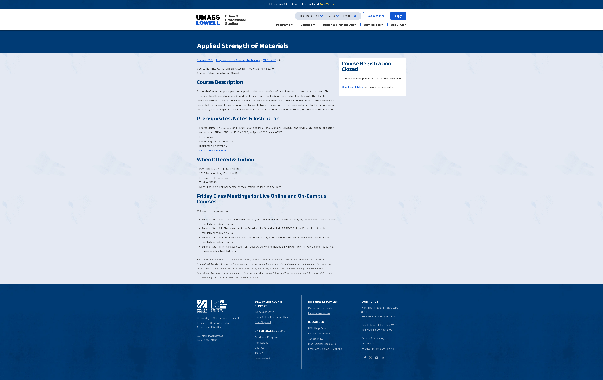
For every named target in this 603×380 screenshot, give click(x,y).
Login (346, 16)
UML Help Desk (317, 328)
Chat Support (263, 322)
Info (375, 16)
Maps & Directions (319, 333)
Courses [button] (306, 24)
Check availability (352, 87)
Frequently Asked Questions (325, 348)
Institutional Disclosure (322, 343)
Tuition (259, 352)
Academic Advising (372, 338)
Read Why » (327, 4)
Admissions (261, 342)
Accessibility (315, 338)
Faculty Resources (319, 313)
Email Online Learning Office (272, 317)
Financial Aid (262, 358)
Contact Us (368, 343)
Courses (259, 347)
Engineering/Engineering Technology (238, 60)
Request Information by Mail (378, 348)
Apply (398, 16)
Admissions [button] (372, 24)
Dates (331, 16)
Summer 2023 (205, 60)
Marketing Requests (320, 308)
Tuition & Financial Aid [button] (338, 24)
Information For (309, 16)
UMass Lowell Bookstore (213, 150)
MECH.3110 (269, 60)
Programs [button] (283, 24)
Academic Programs (267, 337)
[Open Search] (355, 16)
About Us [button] (397, 24)
